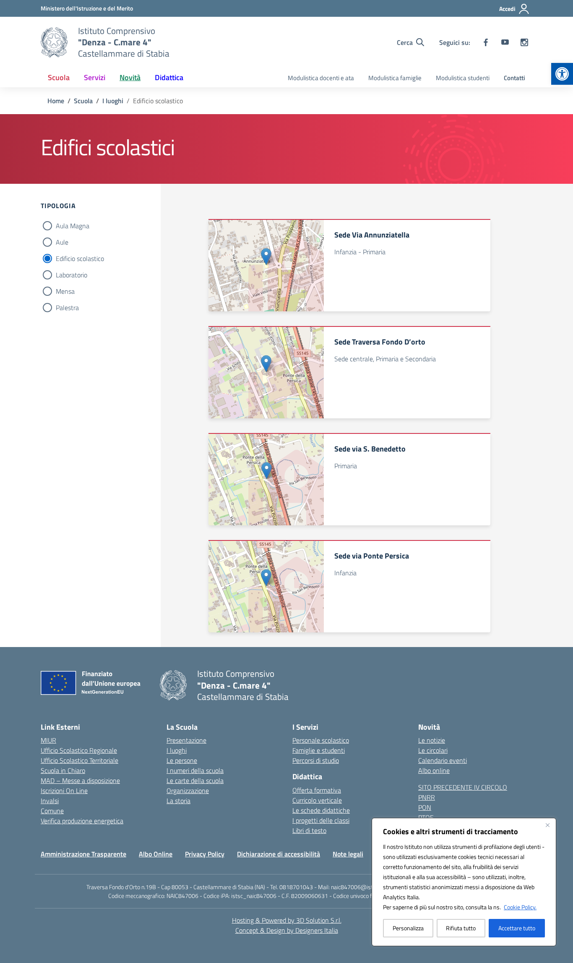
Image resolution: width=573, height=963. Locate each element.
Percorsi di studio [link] (315, 760)
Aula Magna (72, 226)
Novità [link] (130, 77)
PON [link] (424, 807)
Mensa (65, 291)
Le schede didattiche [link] (321, 810)
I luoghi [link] (177, 750)
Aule (62, 242)
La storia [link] (178, 801)
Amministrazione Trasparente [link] (83, 854)
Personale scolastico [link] (320, 740)
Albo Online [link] (155, 854)
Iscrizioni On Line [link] (64, 791)
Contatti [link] (514, 78)
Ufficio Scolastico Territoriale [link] (79, 760)
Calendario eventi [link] (442, 760)
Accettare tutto (516, 928)
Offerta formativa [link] (316, 790)
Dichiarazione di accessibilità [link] (278, 854)
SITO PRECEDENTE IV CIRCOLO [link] (462, 787)
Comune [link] (52, 811)
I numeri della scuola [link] (195, 770)
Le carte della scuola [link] (195, 780)
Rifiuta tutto (461, 928)
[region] (464, 882)
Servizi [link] (94, 77)
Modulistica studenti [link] (463, 78)
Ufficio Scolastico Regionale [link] (79, 750)
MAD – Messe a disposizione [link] (80, 780)
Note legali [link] (348, 854)
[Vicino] (547, 825)
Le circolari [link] (433, 750)
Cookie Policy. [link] (520, 907)
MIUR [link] (48, 740)
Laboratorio (71, 275)
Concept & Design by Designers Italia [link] (286, 930)
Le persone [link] (182, 760)
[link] (562, 74)
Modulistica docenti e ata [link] (321, 78)
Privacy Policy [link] (204, 854)
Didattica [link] (169, 77)
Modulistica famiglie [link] (395, 78)
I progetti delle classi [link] (320, 820)
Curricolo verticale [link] (317, 800)
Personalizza (408, 928)
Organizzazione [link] (188, 791)
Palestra (67, 308)
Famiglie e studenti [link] (318, 750)
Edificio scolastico (80, 258)
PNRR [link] (426, 797)
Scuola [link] (59, 77)
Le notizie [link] (431, 740)
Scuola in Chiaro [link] (63, 770)
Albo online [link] (434, 770)
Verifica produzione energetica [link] (82, 821)
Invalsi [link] (50, 801)
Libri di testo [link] (309, 830)
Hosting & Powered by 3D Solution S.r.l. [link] (286, 920)
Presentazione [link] (186, 740)
